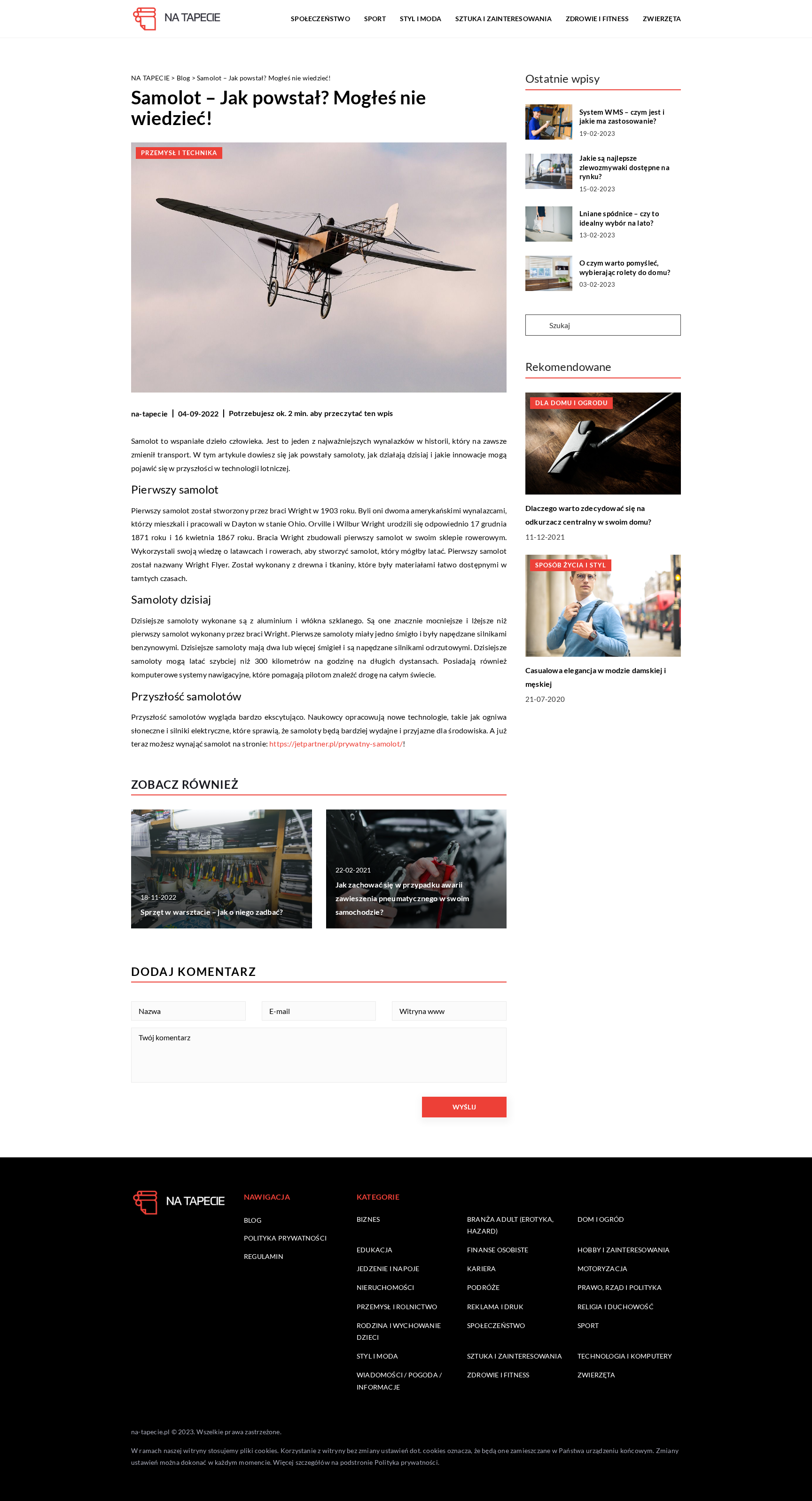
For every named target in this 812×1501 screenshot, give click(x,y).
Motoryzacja (602, 1269)
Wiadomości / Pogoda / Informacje (399, 1381)
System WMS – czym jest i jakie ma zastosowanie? (621, 117)
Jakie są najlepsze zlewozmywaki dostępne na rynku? (624, 167)
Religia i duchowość (616, 1307)
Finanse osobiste (497, 1250)
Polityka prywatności (285, 1238)
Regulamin (263, 1256)
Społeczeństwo (320, 19)
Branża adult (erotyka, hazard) (510, 1225)
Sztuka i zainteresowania (503, 19)
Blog (252, 1220)
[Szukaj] (536, 325)
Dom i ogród (601, 1219)
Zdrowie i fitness (597, 19)
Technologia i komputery (625, 1356)
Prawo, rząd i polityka (620, 1287)
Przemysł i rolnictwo (397, 1307)
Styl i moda (420, 19)
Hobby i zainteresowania (624, 1250)
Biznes (368, 1219)
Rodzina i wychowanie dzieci (399, 1331)
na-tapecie (149, 413)
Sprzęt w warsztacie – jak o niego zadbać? (212, 911)
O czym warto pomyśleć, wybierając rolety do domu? (624, 267)
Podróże (483, 1287)
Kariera (481, 1269)
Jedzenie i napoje (388, 1269)
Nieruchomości (385, 1287)
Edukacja (375, 1250)
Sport (375, 19)
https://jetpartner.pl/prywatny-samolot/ (336, 743)
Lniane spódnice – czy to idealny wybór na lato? (619, 218)
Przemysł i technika (179, 153)
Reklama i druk (495, 1307)
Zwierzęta (662, 19)
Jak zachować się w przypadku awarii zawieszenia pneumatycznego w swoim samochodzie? (402, 898)
